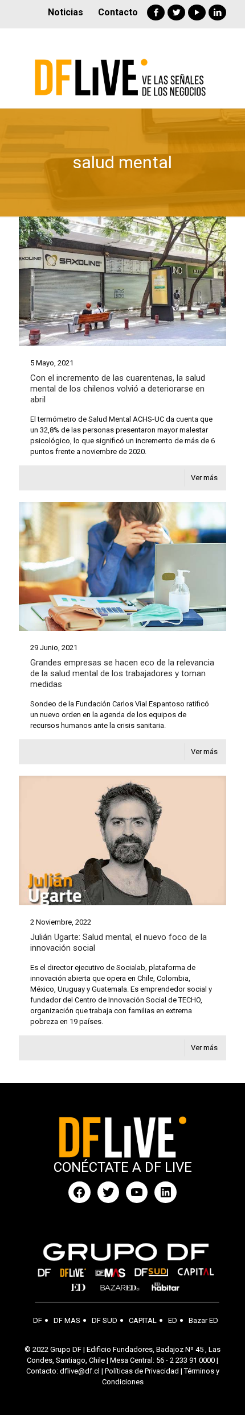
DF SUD (104, 1320)
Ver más (204, 477)
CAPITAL (143, 1320)
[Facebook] (156, 12)
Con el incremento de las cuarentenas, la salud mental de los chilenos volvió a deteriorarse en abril (117, 389)
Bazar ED (203, 1320)
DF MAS (67, 1320)
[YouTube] (197, 12)
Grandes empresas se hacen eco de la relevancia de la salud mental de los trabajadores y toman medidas (122, 673)
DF (37, 1320)
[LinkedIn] (217, 12)
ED (172, 1320)
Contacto (118, 12)
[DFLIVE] (122, 68)
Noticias (65, 12)
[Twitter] (176, 12)
